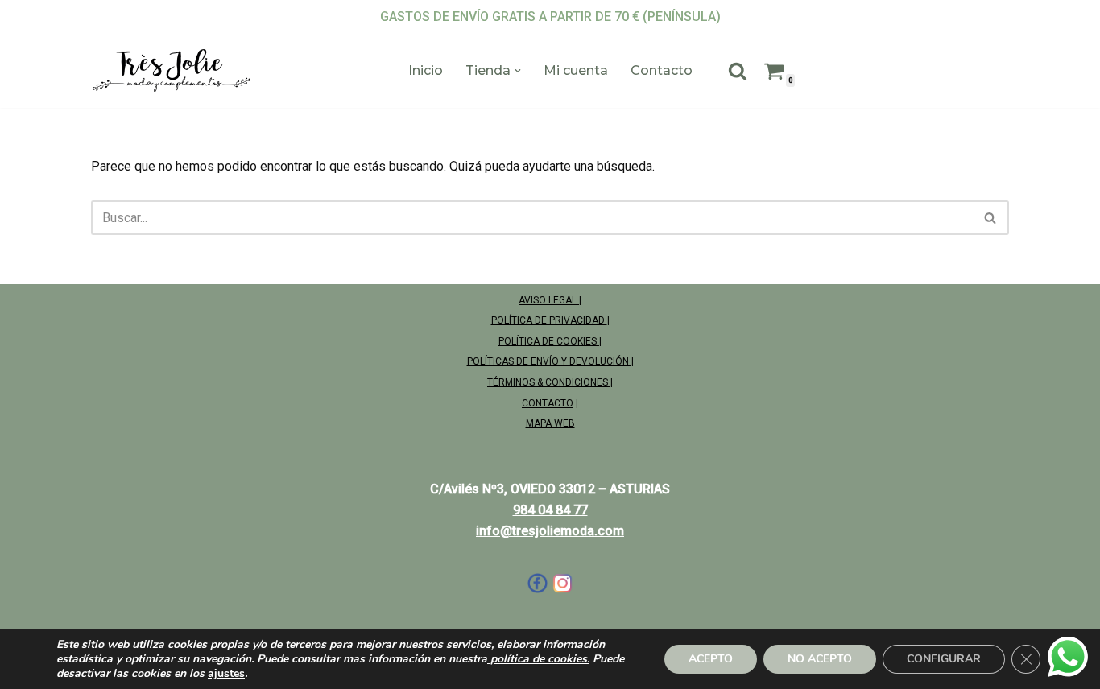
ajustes (226, 673)
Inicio (425, 70)
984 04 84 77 (550, 510)
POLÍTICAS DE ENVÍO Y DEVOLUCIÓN (549, 361)
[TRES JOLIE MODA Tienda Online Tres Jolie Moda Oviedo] (171, 70)
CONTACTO (547, 403)
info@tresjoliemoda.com (550, 530)
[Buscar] (737, 70)
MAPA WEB (550, 423)
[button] (518, 71)
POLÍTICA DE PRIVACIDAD (549, 320)
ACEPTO (711, 658)
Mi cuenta (576, 70)
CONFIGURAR (944, 658)
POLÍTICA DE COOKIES (548, 341)
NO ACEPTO (820, 658)
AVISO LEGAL (549, 300)
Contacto (662, 70)
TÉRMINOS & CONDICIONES (548, 382)
